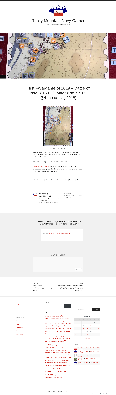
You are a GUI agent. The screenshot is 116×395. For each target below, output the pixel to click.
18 (94, 328)
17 (90, 328)
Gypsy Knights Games (56, 345)
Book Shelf (65, 323)
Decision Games (52, 333)
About (22, 29)
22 (83, 331)
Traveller (58, 365)
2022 (59, 316)
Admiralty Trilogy (54, 318)
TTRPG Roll (55, 368)
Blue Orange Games (63, 321)
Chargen (47, 328)
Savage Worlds (55, 357)
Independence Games (61, 347)
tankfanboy (81, 358)
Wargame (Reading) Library (68, 29)
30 (87, 334)
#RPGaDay (47, 316)
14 (79, 328)
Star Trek (61, 360)
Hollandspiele (52, 347)
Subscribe (96, 309)
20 (76, 331)
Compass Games (58, 331)
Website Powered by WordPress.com (57, 391)
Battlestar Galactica (54, 321)
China (50, 328)
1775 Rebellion (52, 316)
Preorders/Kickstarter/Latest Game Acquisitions (41, 29)
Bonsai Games (59, 323)
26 (98, 331)
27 (76, 334)
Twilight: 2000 (62, 368)
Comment (78, 269)
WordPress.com (20, 334)
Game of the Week (53, 341)
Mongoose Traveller (50, 352)
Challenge (64, 326)
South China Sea (55, 360)
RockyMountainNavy (59, 84)
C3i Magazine (79, 195)
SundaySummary (56, 362)
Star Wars (66, 360)
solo (50, 360)
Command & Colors (48, 331)
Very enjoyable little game (41, 166)
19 (98, 328)
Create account (20, 321)
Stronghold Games (48, 362)
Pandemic (54, 355)
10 (90, 325)
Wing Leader (56, 375)
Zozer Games (59, 377)
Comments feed (20, 331)
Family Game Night (53, 336)
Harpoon (63, 345)
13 (76, 328)
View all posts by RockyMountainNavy (48, 202)
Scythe (59, 357)
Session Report (66, 357)
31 (90, 334)
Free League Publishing (61, 338)
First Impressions (50, 338)
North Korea (49, 355)
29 (83, 334)
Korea (59, 350)
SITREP (47, 360)
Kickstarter (48, 350)
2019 (57, 316)
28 (79, 334)
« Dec (85, 339)
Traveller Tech (47, 368)
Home (16, 29)
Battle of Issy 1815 (70, 195)
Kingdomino (55, 350)
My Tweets (19, 305)
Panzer (57, 355)
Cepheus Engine (55, 326)
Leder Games (63, 350)
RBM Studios (69, 197)
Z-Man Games (53, 377)
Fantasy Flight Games (63, 336)
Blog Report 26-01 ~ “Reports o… (87, 355)
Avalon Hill (47, 321)
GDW (59, 341)
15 (83, 328)
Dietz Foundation (59, 333)
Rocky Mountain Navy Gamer (58, 20)
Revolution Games (63, 355)
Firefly (69, 336)
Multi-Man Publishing (60, 352)
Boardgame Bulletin (50, 323)
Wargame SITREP (51, 372)
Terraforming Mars (63, 362)
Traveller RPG (66, 365)
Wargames (68, 193)
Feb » (89, 339)
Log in (17, 324)
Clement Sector (66, 328)
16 (87, 328)
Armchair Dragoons (64, 318)
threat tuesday (49, 365)
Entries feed (19, 327)
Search (47, 302)
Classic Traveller (57, 328)
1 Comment (71, 84)
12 (98, 325)
